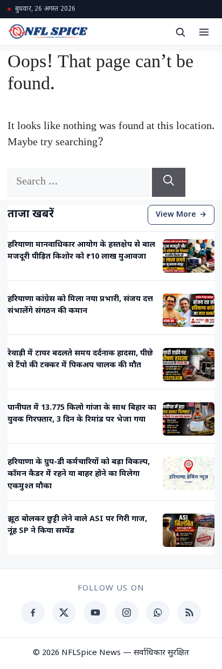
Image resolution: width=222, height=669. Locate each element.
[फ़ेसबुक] (33, 612)
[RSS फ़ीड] (189, 612)
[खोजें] (180, 31)
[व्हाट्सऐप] (158, 612)
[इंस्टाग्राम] (126, 612)
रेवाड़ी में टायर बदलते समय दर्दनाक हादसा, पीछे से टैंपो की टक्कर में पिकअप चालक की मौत (80, 359)
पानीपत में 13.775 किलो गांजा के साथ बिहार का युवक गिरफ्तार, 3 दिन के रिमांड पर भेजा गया (82, 414)
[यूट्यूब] (95, 612)
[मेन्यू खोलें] (203, 31)
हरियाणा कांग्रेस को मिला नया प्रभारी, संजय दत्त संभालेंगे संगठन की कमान (80, 305)
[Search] (168, 182)
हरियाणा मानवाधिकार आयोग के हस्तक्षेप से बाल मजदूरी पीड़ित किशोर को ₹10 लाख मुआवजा (81, 251)
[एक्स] (64, 612)
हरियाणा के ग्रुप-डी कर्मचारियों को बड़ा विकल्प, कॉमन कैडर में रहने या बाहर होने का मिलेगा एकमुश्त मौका (79, 474)
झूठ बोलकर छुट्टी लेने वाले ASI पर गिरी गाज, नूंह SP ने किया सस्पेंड (77, 525)
